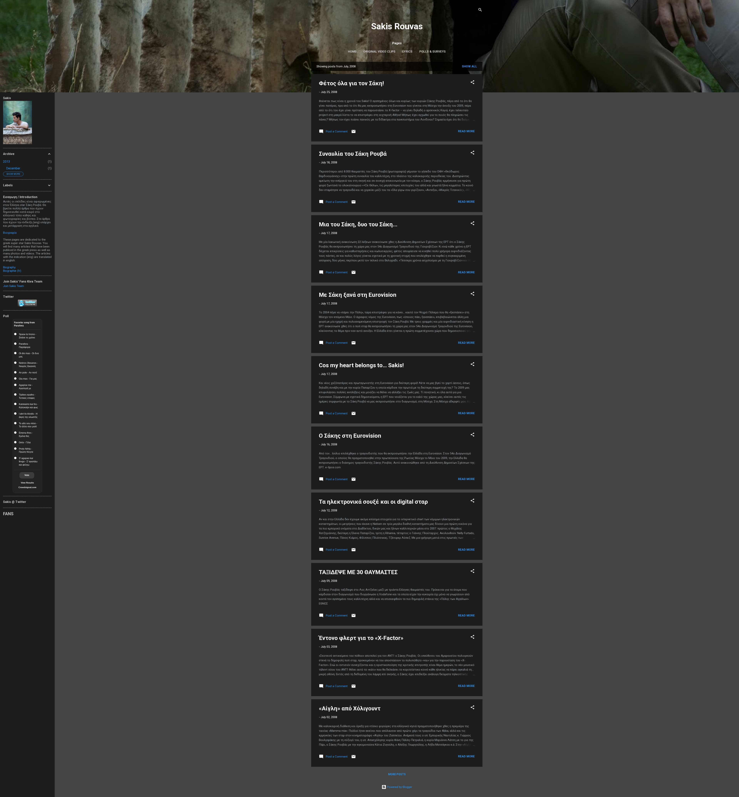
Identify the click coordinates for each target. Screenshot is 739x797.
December (13, 168)
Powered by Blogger (399, 787)
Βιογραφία (10, 232)
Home (352, 51)
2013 (6, 161)
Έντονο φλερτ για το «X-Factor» (361, 638)
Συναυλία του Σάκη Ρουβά (353, 153)
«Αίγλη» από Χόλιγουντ (349, 708)
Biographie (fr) (12, 271)
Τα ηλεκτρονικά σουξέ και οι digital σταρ (373, 501)
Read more (466, 131)
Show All (469, 66)
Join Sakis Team (13, 286)
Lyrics (407, 51)
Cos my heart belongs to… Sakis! (361, 365)
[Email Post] (353, 133)
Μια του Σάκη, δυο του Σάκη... (358, 224)
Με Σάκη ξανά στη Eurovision (357, 294)
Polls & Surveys (432, 51)
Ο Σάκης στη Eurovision (350, 435)
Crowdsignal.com (27, 487)
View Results (27, 483)
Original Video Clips (379, 51)
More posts (397, 774)
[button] (472, 83)
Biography (9, 267)
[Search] (480, 10)
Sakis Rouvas (397, 26)
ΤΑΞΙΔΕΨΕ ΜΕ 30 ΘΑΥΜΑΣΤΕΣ (358, 572)
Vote (26, 475)
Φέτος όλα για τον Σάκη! (351, 83)
